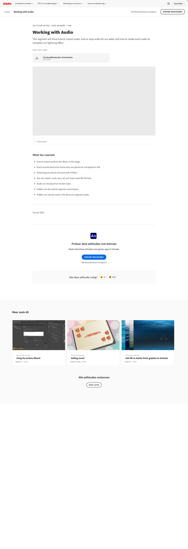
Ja (104, 277)
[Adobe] (7, 3)
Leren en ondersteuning (96, 3)
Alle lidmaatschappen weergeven (143, 12)
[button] (169, 4)
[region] (38, 343)
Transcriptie (42, 142)
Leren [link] (7, 11)
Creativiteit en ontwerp (23, 3)
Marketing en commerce (72, 3)
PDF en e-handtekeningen (47, 3)
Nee (114, 277)
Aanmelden (178, 3)
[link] (7, 11)
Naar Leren (94, 384)
